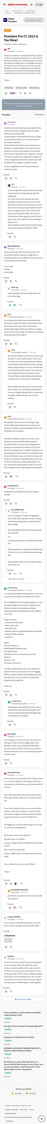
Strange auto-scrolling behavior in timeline (19, 1037)
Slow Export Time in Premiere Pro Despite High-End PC (23, 1026)
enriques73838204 (13, 917)
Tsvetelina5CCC (12, 486)
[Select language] (31, 4)
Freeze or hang (34, 88)
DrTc (12, 184)
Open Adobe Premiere (34, 20)
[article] (23, 150)
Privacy (31, 1109)
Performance (9, 88)
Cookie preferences (10, 1113)
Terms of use (23, 1109)
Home (7, 11)
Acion (9, 314)
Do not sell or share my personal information (18, 1117)
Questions (8, 13)
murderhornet (12, 588)
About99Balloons (13, 246)
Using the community (11, 1109)
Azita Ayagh (11, 734)
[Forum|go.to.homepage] (18, 4)
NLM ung (14, 287)
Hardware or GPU (21, 88)
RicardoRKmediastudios (19, 890)
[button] (4, 5)
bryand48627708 (17, 510)
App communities (17, 11)
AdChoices (10, 1121)
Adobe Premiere (31, 11)
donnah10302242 (13, 772)
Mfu (8, 49)
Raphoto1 (10, 956)
